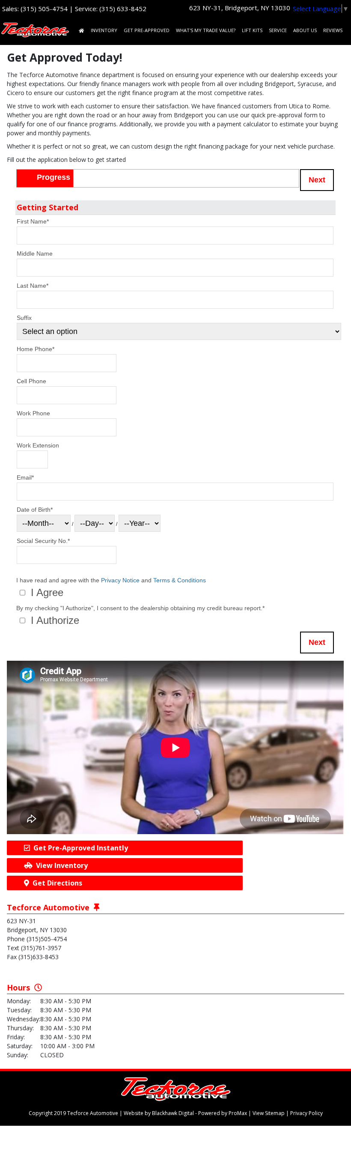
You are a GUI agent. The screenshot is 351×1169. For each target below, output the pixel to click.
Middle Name (35, 253)
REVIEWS (332, 30)
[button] (317, 180)
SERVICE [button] (278, 30)
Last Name (32, 285)
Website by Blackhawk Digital (159, 1113)
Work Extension (38, 445)
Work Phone (33, 413)
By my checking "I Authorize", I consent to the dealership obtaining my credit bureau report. (140, 608)
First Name (33, 221)
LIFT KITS (252, 30)
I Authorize (53, 620)
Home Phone (35, 349)
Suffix (24, 317)
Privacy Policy (306, 1113)
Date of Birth (35, 509)
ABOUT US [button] (305, 30)
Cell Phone (31, 381)
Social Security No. (43, 540)
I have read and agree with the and (111, 580)
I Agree (45, 592)
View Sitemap (269, 1113)
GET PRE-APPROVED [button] (147, 30)
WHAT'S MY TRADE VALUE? (205, 30)
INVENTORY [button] (104, 30)
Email (25, 477)
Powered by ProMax (222, 1113)
